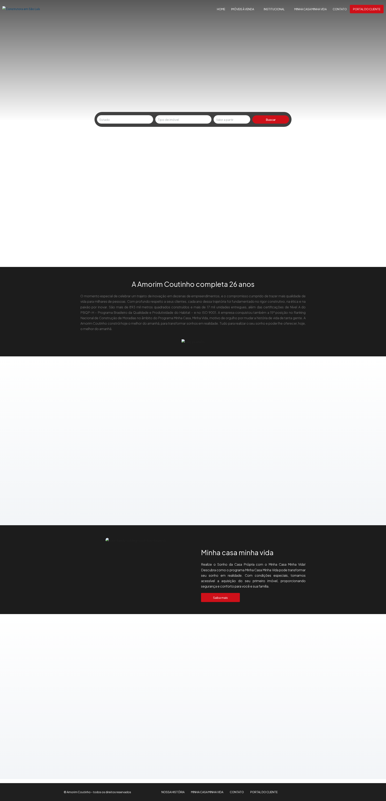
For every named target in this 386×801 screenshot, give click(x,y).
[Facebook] (310, 792)
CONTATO (340, 9)
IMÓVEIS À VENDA (242, 9)
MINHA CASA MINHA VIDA (310, 9)
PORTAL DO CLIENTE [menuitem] (366, 9)
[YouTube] (320, 792)
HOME (221, 9)
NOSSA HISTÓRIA (173, 792)
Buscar (271, 119)
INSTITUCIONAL (274, 9)
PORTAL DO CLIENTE (264, 792)
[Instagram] (315, 792)
